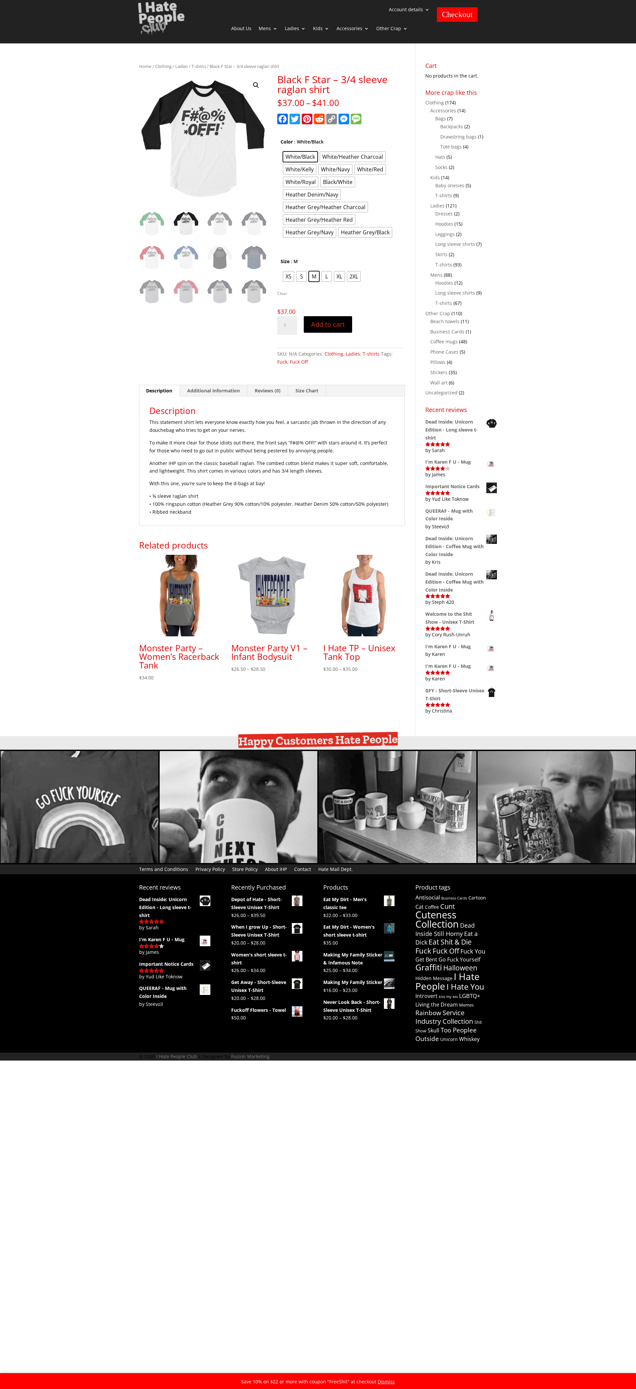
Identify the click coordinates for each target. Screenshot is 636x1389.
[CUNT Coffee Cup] (238, 861)
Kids (318, 28)
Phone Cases (444, 352)
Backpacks (451, 126)
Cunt (447, 906)
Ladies (292, 28)
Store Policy (245, 869)
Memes (466, 1005)
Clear (282, 293)
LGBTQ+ (469, 996)
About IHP (276, 869)
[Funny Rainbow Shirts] (79, 861)
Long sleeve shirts (455, 244)
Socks (441, 167)
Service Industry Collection (444, 1017)
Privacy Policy (210, 869)
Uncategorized (441, 392)
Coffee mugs (444, 341)
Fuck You (472, 951)
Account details (406, 10)
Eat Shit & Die (450, 942)
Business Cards (447, 331)
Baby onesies (449, 185)
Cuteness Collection (437, 919)
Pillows (438, 362)
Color (287, 142)
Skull (433, 1030)
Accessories (349, 28)
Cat (419, 906)
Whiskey (469, 1039)
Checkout (457, 14)
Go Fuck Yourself (459, 959)
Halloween (460, 967)
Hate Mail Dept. (335, 869)
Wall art (439, 382)
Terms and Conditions (163, 869)
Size (285, 261)
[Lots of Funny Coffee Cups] (397, 861)
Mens (265, 28)
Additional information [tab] (213, 390)
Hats (440, 157)
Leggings (445, 234)
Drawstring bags (458, 137)
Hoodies (444, 224)
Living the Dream (436, 1004)
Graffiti (428, 967)
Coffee (432, 907)
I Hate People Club (176, 1056)
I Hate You (465, 986)
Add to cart (328, 324)
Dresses (444, 213)
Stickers (439, 372)
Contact (302, 869)
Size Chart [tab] (306, 390)
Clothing (163, 66)
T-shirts (198, 66)
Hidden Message (433, 978)
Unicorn (449, 1039)
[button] (256, 85)
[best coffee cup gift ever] (556, 861)
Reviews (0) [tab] (268, 390)
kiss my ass (448, 996)
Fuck (282, 362)
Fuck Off (299, 362)
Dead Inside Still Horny (445, 929)
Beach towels (444, 321)
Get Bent (426, 959)
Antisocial (427, 897)
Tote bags (451, 147)
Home (145, 66)
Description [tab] (159, 390)
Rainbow (428, 1013)
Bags (440, 118)
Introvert (426, 996)
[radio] (300, 157)
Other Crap (388, 28)
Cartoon (477, 898)
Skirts (441, 254)
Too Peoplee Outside (446, 1034)
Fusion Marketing (250, 1056)
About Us (241, 28)
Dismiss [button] (386, 1381)
